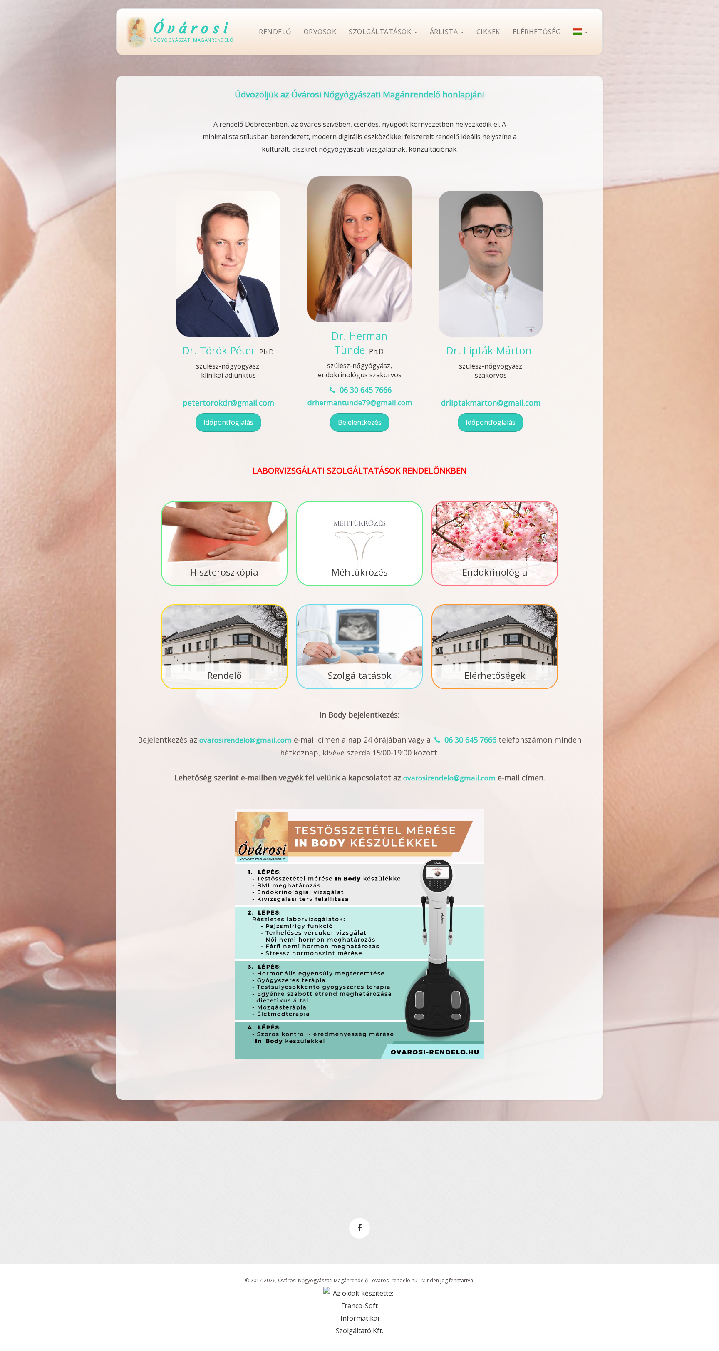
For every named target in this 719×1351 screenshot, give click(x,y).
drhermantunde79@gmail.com (359, 402)
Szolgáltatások (381, 31)
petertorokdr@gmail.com (228, 403)
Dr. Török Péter (218, 350)
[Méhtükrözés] (359, 501)
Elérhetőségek (495, 675)
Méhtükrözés (359, 572)
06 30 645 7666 (364, 390)
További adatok (228, 318)
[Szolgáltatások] (359, 605)
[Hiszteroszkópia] (224, 501)
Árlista (445, 31)
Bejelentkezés (360, 422)
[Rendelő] (224, 605)
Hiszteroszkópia (224, 572)
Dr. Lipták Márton (488, 350)
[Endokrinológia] (494, 501)
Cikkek (488, 31)
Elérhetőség (537, 31)
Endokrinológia (495, 572)
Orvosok (320, 31)
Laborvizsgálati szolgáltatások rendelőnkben (360, 470)
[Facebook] (359, 1228)
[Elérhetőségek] (494, 605)
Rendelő (275, 31)
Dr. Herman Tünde (359, 343)
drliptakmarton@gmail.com (490, 403)
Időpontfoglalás (228, 422)
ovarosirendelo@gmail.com (245, 740)
